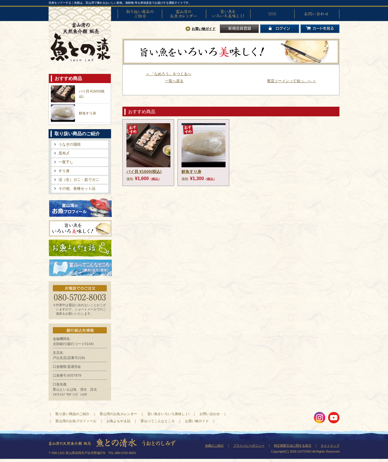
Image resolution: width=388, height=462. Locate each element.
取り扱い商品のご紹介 (140, 14)
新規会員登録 (239, 28)
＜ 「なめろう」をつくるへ (168, 74)
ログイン (279, 28)
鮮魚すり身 (87, 113)
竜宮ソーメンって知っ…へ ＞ (291, 81)
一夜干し (66, 162)
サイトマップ (330, 445)
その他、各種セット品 (77, 188)
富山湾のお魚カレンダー (184, 14)
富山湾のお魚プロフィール (80, 207)
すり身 (64, 171)
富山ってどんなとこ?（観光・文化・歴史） (80, 268)
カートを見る (320, 28)
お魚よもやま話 (80, 248)
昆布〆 (64, 153)
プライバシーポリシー (248, 445)
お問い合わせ (316, 14)
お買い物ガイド (204, 29)
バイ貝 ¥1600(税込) (144, 171)
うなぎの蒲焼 (70, 144)
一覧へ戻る (174, 81)
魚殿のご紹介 (214, 445)
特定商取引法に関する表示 (292, 445)
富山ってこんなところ (158, 421)
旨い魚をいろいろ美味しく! (228, 14)
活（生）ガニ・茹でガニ (79, 180)
